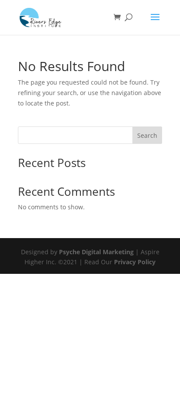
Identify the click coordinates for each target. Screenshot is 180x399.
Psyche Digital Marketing (96, 252)
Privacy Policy (135, 262)
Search (147, 135)
